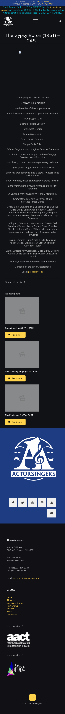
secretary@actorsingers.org (26, 578)
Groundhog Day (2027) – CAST (19, 328)
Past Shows (12, 606)
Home (9, 597)
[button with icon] (13, 502)
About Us (11, 600)
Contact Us (12, 614)
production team (35, 272)
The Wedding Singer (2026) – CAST (22, 371)
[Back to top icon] (32, 697)
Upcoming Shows (15, 603)
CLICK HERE (43, 1)
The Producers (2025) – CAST (19, 415)
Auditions (11, 608)
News (9, 611)
